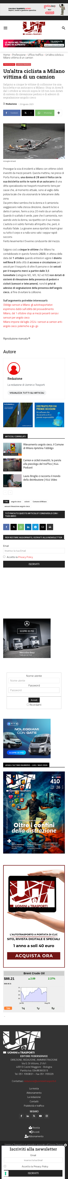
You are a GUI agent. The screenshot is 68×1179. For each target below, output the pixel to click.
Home (6, 55)
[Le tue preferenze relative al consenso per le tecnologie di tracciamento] (6, 1173)
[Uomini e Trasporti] (34, 28)
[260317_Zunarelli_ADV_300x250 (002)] (18, 426)
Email (6, 546)
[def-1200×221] (34, 15)
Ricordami (35, 704)
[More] (58, 113)
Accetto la (20, 557)
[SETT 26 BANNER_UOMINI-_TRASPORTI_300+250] (49, 426)
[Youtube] (40, 1116)
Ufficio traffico (35, 55)
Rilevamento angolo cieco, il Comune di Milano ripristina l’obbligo (43, 446)
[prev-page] (5, 493)
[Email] (43, 527)
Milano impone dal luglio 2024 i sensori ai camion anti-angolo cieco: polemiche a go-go (33, 324)
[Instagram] (46, 1116)
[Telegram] (35, 527)
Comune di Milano (40, 501)
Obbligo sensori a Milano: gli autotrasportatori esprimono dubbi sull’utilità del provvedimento (28, 307)
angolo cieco (16, 501)
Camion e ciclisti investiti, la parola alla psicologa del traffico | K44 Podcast (42, 464)
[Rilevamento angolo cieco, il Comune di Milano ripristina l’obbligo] (12, 449)
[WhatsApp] (21, 527)
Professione (19, 55)
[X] (13, 527)
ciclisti (27, 501)
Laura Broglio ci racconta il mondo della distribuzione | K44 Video (41, 478)
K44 (5, 470)
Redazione (11, 103)
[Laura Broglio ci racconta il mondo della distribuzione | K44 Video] (12, 480)
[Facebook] (6, 527)
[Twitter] (34, 1116)
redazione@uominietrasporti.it (40, 1081)
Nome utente (34, 676)
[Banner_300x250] (27, 757)
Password (34, 685)
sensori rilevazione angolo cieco (17, 506)
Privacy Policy (25, 557)
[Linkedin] (28, 527)
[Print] (50, 527)
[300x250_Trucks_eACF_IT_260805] (27, 657)
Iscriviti (34, 564)
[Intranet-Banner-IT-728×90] (34, 46)
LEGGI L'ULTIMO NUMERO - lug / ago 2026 (26, 765)
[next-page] (10, 493)
